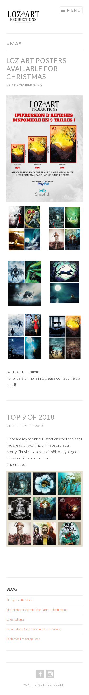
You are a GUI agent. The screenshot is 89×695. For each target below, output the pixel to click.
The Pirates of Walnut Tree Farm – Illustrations (36, 610)
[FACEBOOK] (39, 674)
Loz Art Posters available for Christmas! (36, 68)
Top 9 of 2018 (30, 417)
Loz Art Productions (34, 18)
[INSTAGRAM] (49, 674)
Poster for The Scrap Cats (23, 639)
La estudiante (15, 619)
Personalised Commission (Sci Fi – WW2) (33, 629)
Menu (74, 10)
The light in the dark (19, 600)
